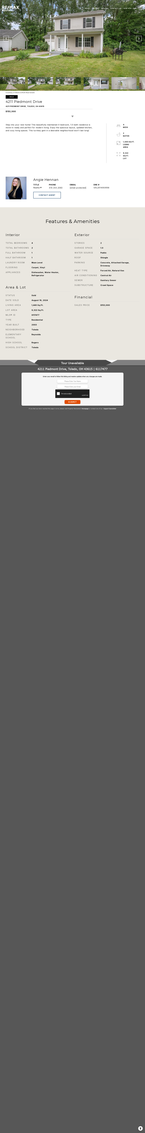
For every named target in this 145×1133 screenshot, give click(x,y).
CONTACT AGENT (47, 195)
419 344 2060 (56, 188)
